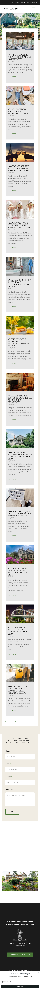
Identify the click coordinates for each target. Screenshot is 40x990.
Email (8, 764)
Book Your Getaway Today (20, 955)
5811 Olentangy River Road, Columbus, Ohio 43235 (20, 921)
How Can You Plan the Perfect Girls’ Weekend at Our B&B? (19, 225)
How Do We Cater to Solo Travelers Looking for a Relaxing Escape (19, 689)
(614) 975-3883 (12, 924)
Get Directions (15, 2)
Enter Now (20, 986)
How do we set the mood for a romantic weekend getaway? (20, 168)
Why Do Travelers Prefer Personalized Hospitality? (19, 57)
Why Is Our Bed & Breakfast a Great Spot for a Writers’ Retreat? (18, 342)
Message (9, 790)
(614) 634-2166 (24, 2)
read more (12, 77)
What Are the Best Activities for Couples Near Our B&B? (18, 630)
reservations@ (33, 2)
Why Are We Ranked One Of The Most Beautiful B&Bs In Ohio (19, 571)
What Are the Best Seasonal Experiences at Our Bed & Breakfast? (20, 399)
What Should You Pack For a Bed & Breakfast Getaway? (19, 111)
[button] (19, 974)
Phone (8, 777)
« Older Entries (11, 721)
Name (8, 751)
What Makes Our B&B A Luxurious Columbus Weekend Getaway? (19, 283)
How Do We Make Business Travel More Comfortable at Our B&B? (20, 455)
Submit (12, 812)
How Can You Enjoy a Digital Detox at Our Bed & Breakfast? (19, 513)
